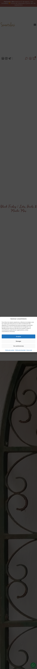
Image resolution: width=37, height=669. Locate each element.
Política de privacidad (20, 350)
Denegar (18, 341)
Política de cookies (9, 350)
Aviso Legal (29, 350)
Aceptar (18, 336)
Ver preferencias (18, 346)
